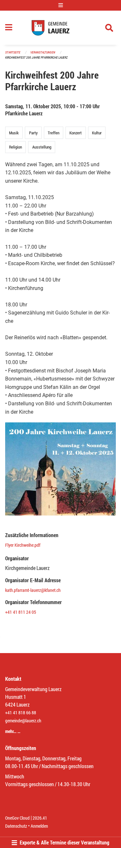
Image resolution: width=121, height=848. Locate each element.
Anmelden (39, 826)
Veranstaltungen (42, 52)
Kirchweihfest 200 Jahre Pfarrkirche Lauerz (36, 57)
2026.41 (40, 818)
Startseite (12, 52)
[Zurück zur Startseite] (60, 28)
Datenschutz (16, 826)
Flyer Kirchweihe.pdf (22, 545)
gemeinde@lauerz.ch (23, 721)
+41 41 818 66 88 (20, 712)
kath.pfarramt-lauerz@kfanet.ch (33, 590)
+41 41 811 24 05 (20, 612)
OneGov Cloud (17, 818)
